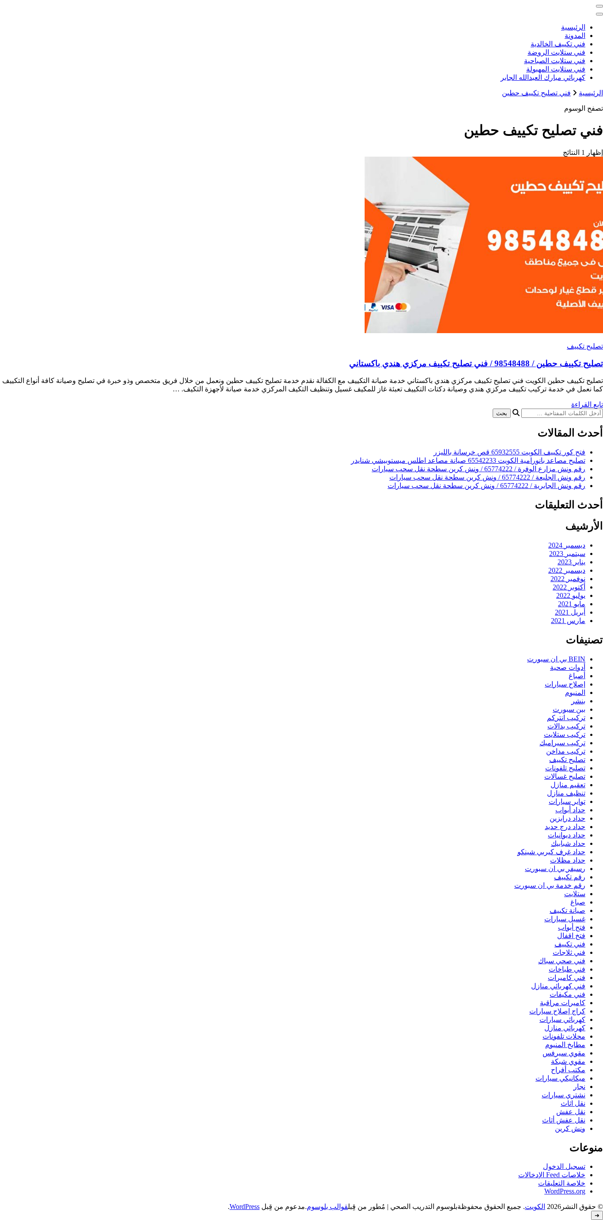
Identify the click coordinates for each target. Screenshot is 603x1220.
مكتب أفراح (568, 1070)
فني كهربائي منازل (558, 986)
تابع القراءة (587, 404)
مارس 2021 (568, 620)
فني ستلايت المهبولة (555, 69)
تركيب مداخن (565, 751)
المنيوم (575, 692)
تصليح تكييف (585, 346)
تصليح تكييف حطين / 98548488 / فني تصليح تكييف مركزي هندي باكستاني (476, 363)
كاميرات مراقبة (562, 1002)
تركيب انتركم (566, 717)
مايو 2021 (571, 604)
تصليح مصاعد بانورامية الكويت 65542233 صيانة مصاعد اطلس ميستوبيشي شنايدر (468, 460)
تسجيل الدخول (564, 1166)
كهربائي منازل (564, 1028)
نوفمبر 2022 (567, 578)
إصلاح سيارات (565, 684)
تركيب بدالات (566, 726)
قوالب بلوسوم (327, 1206)
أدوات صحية (567, 667)
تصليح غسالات (564, 776)
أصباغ (577, 675)
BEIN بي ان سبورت (556, 659)
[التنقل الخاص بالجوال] (599, 6)
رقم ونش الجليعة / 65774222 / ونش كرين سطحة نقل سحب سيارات (487, 477)
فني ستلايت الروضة (556, 52)
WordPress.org (564, 1191)
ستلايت (574, 893)
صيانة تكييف (567, 910)
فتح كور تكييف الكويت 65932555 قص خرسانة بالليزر (509, 452)
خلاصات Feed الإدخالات (551, 1175)
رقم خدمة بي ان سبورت (549, 885)
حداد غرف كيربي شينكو (551, 852)
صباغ (577, 902)
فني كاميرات (566, 977)
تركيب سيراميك (562, 743)
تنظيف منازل (566, 793)
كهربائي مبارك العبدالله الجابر (543, 77)
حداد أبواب (570, 810)
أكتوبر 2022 (569, 587)
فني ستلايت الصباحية (554, 60)
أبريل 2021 (570, 612)
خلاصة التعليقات (561, 1183)
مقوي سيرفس (564, 1053)
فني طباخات (567, 969)
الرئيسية (573, 27)
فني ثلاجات (569, 952)
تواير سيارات (567, 801)
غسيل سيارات (564, 919)
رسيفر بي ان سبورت (555, 868)
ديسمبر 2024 (566, 545)
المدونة (575, 35)
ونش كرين (570, 1128)
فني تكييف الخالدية (558, 44)
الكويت (535, 1206)
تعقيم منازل (567, 784)
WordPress (245, 1206)
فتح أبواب (571, 927)
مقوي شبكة (568, 1061)
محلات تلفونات (564, 1036)
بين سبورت (569, 709)
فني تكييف (569, 944)
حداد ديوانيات (566, 835)
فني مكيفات (567, 994)
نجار (579, 1086)
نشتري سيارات (563, 1095)
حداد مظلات (567, 860)
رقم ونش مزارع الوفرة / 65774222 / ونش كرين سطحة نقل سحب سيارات (478, 469)
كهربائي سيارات (562, 1019)
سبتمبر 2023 (567, 553)
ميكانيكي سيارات (560, 1078)
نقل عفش (570, 1111)
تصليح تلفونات (565, 768)
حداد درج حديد (565, 826)
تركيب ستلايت (564, 734)
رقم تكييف (569, 877)
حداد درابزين (567, 818)
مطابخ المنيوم (565, 1044)
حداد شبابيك (568, 843)
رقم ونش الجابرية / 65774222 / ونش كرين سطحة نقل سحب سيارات (486, 485)
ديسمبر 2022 (566, 570)
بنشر (578, 701)
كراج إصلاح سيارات (557, 1011)
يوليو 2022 (570, 595)
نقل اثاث (573, 1103)
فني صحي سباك (561, 961)
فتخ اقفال (571, 935)
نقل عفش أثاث (563, 1120)
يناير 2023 (571, 562)
